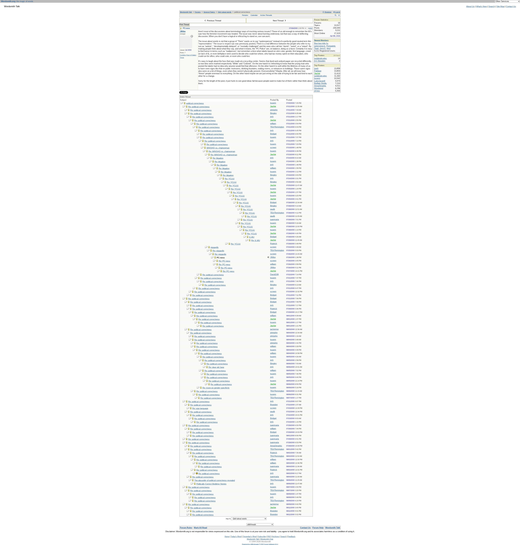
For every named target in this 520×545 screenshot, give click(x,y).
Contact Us (511, 6)
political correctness (195, 103)
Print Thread (184, 25)
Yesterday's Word (249, 537)
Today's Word (236, 537)
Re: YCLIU (229, 179)
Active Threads (266, 15)
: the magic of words (17, 1)
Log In (337, 12)
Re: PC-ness (224, 261)
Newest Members (321, 40)
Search (491, 6)
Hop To (228, 519)
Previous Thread (213, 20)
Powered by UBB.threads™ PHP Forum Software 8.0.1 (260, 544)
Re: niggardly (218, 251)
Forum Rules (186, 528)
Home (227, 537)
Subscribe (262, 537)
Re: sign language (200, 408)
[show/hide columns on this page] (339, 15)
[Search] (335, 15)
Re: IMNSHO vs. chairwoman (222, 151)
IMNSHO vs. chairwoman (218, 148)
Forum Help (318, 528)
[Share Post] (305, 28)
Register (328, 12)
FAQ (269, 537)
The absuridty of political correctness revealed (214, 480)
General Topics (209, 12)
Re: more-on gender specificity (216, 388)
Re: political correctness (198, 107)
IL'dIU (251, 237)
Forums (198, 12)
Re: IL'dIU (255, 240)
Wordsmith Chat (267, 539)
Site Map (500, 6)
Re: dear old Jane (216, 367)
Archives (275, 537)
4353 (310, 28)
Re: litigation (218, 158)
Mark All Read (200, 528)
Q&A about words (224, 12)
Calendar (254, 15)
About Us (470, 6)
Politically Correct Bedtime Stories (211, 484)
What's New (481, 6)
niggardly (215, 247)
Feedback (291, 537)
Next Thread (278, 20)
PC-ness (186, 28)
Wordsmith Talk (186, 12)
